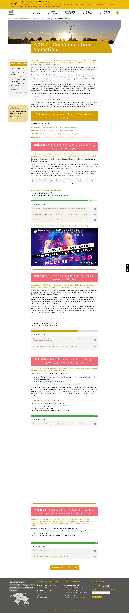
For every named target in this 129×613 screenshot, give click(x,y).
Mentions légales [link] (49, 610)
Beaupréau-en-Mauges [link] (17, 582)
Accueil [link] (10, 19)
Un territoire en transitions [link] (105, 12)
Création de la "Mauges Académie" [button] (44, 551)
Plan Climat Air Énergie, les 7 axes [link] (18, 64)
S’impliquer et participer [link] (87, 12)
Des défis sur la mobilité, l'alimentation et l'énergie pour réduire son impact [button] (59, 220)
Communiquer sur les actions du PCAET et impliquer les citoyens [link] (54, 127)
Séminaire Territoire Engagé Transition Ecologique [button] (50, 556)
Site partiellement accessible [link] (77, 610)
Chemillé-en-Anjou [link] (16, 585)
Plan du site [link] (67, 610)
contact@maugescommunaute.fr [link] (74, 598)
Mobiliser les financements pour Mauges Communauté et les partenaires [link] (56, 134)
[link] (64, 4)
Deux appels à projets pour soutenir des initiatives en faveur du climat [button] (57, 424)
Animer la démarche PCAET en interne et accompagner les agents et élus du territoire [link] (61, 137)
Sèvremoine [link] (13, 590)
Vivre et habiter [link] (36, 12)
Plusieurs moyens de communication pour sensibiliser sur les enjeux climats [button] (59, 209)
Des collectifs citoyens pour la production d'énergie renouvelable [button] (55, 346)
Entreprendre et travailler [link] (70, 12)
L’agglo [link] (22, 13)
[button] (94, 586)
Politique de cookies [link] (58, 610)
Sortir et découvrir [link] (52, 12)
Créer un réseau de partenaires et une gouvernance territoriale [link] (54, 130)
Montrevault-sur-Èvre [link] (16, 588)
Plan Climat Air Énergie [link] (39, 19)
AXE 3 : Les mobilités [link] (18, 77)
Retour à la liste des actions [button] (64, 568)
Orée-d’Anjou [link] (29, 588)
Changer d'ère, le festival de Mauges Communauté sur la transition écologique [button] (60, 214)
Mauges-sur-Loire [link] (28, 585)
